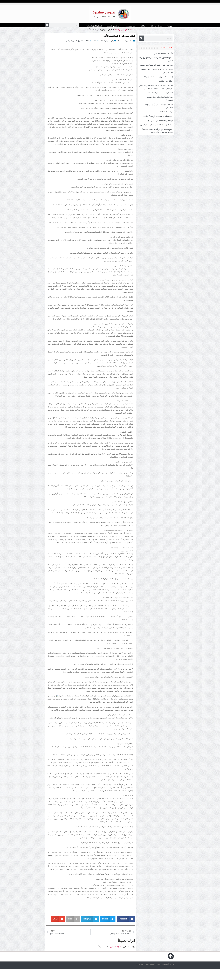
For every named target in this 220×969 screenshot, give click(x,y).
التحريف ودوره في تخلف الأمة (119, 36)
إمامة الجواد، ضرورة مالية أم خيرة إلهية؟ (158, 77)
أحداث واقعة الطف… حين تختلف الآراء (159, 93)
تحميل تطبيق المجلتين (94, 26)
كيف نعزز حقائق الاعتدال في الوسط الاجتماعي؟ (156, 125)
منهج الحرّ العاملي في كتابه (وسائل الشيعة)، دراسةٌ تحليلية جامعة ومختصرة (157, 130)
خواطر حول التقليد (166, 81)
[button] (126, 919)
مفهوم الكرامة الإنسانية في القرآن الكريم (158, 116)
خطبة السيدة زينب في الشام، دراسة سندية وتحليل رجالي (157, 70)
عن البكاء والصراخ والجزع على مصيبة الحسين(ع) (160, 98)
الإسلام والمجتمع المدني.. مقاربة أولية (159, 120)
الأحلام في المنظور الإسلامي (163, 53)
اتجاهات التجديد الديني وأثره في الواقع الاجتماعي (159, 105)
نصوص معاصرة (130, 26)
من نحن (170, 26)
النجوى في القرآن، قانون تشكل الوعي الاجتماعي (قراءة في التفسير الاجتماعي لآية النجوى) (156, 86)
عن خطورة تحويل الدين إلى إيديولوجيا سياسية (156, 65)
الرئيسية (133, 29)
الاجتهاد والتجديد (113, 26)
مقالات (143, 26)
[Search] (47, 25)
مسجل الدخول (116, 946)
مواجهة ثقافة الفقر (166, 112)
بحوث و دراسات (156, 26)
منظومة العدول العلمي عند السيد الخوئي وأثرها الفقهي (156, 59)
